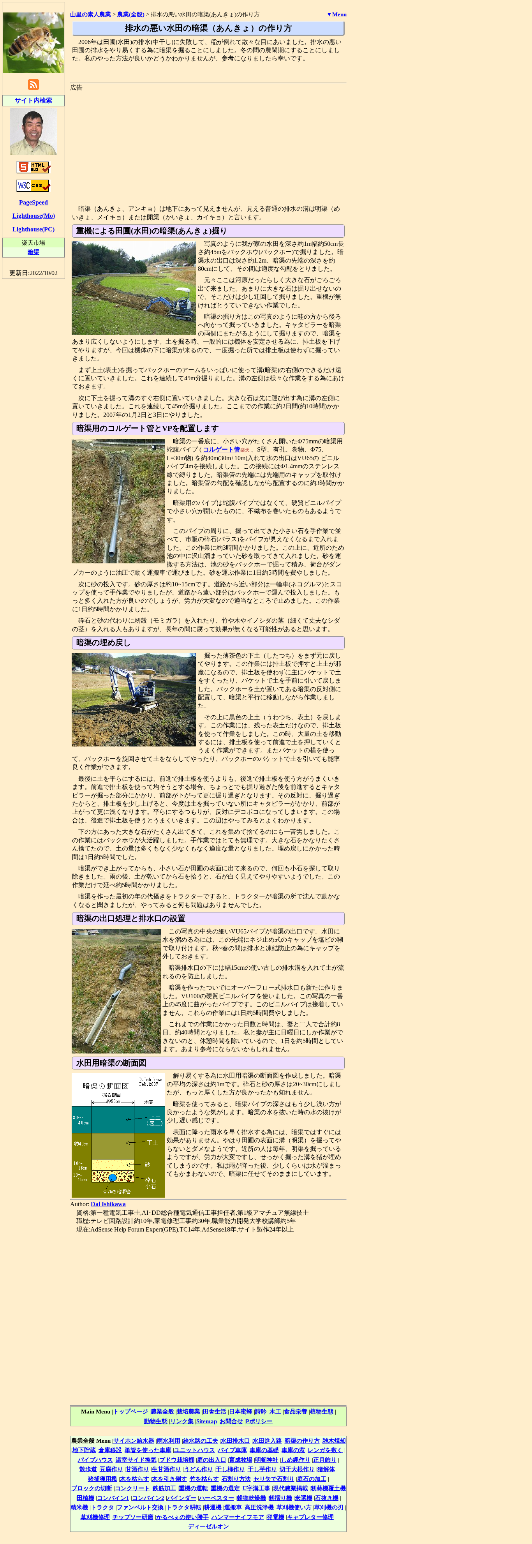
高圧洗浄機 (259, 1507)
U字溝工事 (256, 1488)
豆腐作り (111, 1469)
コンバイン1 (113, 1498)
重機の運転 (193, 1488)
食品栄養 (295, 1411)
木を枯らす (134, 1478)
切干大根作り (297, 1469)
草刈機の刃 (329, 1507)
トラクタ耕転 (183, 1507)
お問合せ (231, 1421)
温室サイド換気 (136, 1459)
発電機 (275, 1517)
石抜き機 (326, 1498)
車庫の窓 (293, 1450)
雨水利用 (168, 1440)
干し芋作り (262, 1469)
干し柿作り (230, 1469)
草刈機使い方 (294, 1507)
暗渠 (33, 252)
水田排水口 (235, 1440)
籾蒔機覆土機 (328, 1488)
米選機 (303, 1498)
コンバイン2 (148, 1498)
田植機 (85, 1498)
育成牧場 (240, 1459)
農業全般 (162, 1411)
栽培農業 (188, 1411)
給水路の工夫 (200, 1440)
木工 (275, 1411)
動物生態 (155, 1421)
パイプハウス (95, 1459)
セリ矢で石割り (274, 1478)
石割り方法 (236, 1478)
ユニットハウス (194, 1450)
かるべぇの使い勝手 (182, 1517)
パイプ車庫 (232, 1450)
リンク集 (182, 1421)
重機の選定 (225, 1488)
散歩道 (88, 1469)
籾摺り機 (280, 1498)
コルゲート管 (221, 449)
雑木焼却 (334, 1440)
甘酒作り (137, 1469)
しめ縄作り (295, 1459)
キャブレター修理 (310, 1517)
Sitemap (206, 1421)
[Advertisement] (208, 146)
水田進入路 (267, 1440)
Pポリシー (259, 1421)
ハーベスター (216, 1498)
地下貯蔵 (84, 1450)
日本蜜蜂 (240, 1411)
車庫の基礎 (264, 1450)
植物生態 (321, 1411)
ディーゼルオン (208, 1526)
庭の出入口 (211, 1459)
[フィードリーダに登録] (33, 89)
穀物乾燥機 (251, 1498)
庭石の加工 (311, 1478)
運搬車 (233, 1507)
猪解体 (326, 1469)
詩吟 (261, 1411)
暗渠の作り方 (302, 1440)
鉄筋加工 (164, 1488)
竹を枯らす (204, 1478)
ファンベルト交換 (140, 1507)
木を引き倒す (169, 1478)
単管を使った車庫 (148, 1450)
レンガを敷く (325, 1450)
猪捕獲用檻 (102, 1478)
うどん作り (198, 1469)
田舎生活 (214, 1411)
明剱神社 (266, 1459)
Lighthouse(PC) (33, 229)
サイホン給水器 (133, 1440)
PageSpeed (33, 202)
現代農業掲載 (290, 1488)
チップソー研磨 (133, 1517)
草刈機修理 (95, 1517)
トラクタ (102, 1507)
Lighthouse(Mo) (33, 215)
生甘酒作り (166, 1469)
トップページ (130, 1411)
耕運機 (213, 1507)
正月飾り (324, 1459)
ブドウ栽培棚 (176, 1459)
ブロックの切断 (91, 1488)
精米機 (79, 1507)
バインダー (181, 1498)
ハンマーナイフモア (237, 1517)
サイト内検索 (33, 100)
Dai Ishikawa (108, 1204)
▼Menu (336, 14)
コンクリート (132, 1488)
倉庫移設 (110, 1450)
